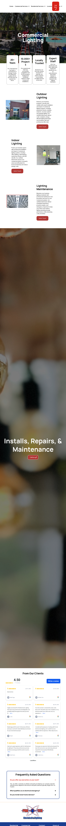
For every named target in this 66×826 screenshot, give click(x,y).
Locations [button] (50, 6)
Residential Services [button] (37, 6)
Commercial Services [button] (21, 6)
